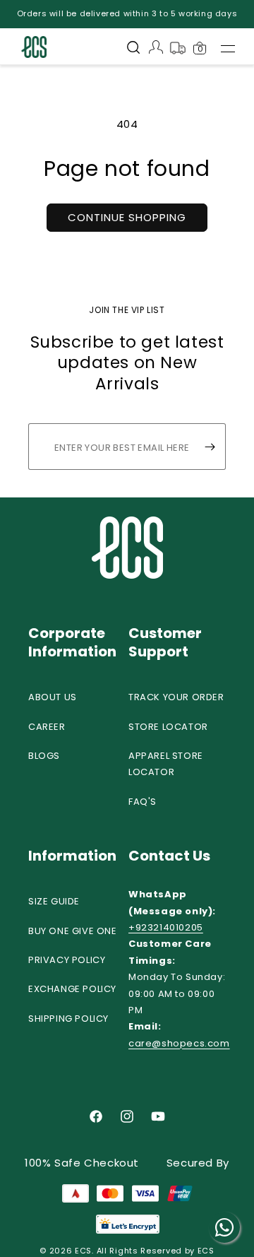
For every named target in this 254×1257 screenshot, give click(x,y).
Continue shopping (127, 217)
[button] (133, 48)
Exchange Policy (72, 989)
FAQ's (142, 801)
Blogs (44, 755)
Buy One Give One (72, 931)
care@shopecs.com (179, 1043)
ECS (83, 1250)
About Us (52, 697)
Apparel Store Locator (165, 764)
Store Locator (168, 726)
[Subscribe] (209, 446)
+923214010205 (165, 927)
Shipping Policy (68, 1018)
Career (47, 726)
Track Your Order (176, 697)
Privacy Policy (66, 960)
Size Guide (54, 901)
